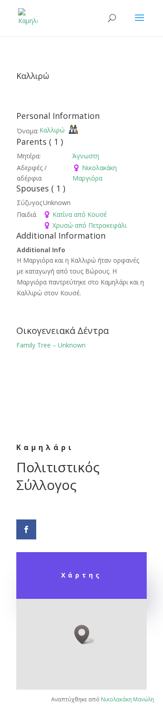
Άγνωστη (85, 156)
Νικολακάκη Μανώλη (127, 699)
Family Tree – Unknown (51, 345)
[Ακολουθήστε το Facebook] (26, 529)
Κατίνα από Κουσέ (75, 214)
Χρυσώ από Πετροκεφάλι (85, 225)
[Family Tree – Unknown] (73, 131)
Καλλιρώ (52, 130)
